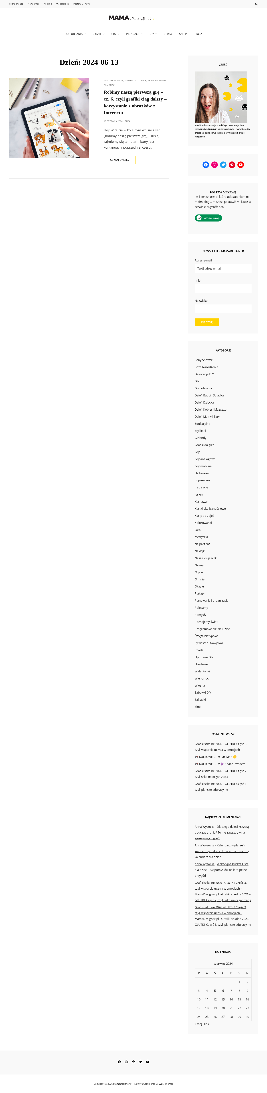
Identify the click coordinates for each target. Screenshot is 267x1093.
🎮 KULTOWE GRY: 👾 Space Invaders (220, 764)
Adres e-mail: (204, 260)
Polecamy (201, 608)
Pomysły (200, 615)
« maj (198, 1024)
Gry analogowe (205, 459)
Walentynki (202, 671)
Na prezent (202, 544)
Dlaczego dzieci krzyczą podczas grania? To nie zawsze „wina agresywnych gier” (222, 832)
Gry (113, 34)
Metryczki (201, 537)
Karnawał (201, 501)
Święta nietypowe (207, 636)
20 (223, 1008)
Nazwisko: (201, 301)
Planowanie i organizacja (211, 601)
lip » (207, 1024)
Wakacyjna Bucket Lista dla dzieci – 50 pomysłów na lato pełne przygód (221, 870)
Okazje (97, 34)
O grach (141, 80)
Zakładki (200, 700)
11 (207, 999)
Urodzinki (201, 664)
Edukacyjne (202, 424)
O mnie (200, 579)
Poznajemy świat (206, 622)
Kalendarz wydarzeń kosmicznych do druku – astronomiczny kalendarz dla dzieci (222, 851)
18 (207, 1008)
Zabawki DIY (203, 693)
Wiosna (200, 685)
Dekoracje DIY (204, 374)
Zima (198, 707)
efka (127, 121)
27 (223, 1017)
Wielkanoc (202, 678)
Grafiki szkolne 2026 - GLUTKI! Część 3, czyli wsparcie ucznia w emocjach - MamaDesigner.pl (221, 888)
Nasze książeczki (206, 558)
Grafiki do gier (204, 445)
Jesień (199, 494)
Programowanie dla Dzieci (212, 629)
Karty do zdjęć (204, 516)
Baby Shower (204, 360)
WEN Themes (166, 1083)
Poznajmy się (16, 3)
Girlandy (200, 438)
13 (223, 999)
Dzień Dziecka (204, 402)
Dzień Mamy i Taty (207, 417)
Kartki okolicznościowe (210, 509)
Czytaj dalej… (123, 161)
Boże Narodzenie (206, 367)
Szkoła (199, 650)
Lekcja (197, 34)
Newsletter (33, 3)
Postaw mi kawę (81, 3)
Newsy (167, 34)
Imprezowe (202, 480)
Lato (198, 530)
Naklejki (200, 551)
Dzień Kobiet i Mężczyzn (211, 410)
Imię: (198, 281)
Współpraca (62, 3)
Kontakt (48, 3)
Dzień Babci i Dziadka (209, 395)
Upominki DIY (204, 657)
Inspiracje (133, 34)
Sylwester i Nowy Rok (209, 643)
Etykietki (200, 431)
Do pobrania (74, 34)
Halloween (202, 473)
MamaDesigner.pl (122, 1083)
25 (207, 1017)
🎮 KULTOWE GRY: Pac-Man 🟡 (216, 757)
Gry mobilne (116, 80)
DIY (152, 34)
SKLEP (183, 34)
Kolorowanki (203, 523)
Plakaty (200, 593)
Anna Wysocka (205, 827)
